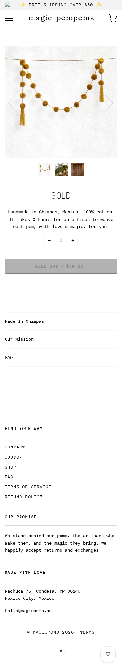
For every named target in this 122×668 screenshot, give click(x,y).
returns (53, 550)
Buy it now (61, 286)
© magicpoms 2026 (50, 632)
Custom (13, 457)
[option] (61, 102)
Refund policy (24, 496)
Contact (15, 447)
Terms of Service (28, 487)
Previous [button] (16, 102)
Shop (11, 467)
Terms (87, 632)
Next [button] (105, 102)
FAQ (9, 476)
